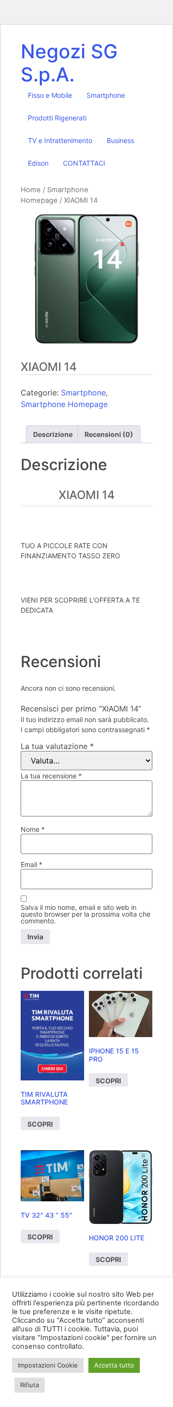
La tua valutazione (57, 746)
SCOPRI (40, 1124)
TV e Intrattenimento (60, 140)
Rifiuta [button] (29, 1385)
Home (31, 189)
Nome (33, 829)
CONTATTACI (84, 163)
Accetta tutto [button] (114, 1365)
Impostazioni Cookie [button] (48, 1365)
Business (120, 140)
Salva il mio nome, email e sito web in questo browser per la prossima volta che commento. (85, 914)
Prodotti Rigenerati (57, 118)
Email (31, 864)
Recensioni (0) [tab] (109, 434)
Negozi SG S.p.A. (69, 62)
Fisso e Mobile (50, 95)
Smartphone (105, 95)
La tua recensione (51, 776)
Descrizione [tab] (53, 434)
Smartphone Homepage (64, 404)
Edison (38, 163)
